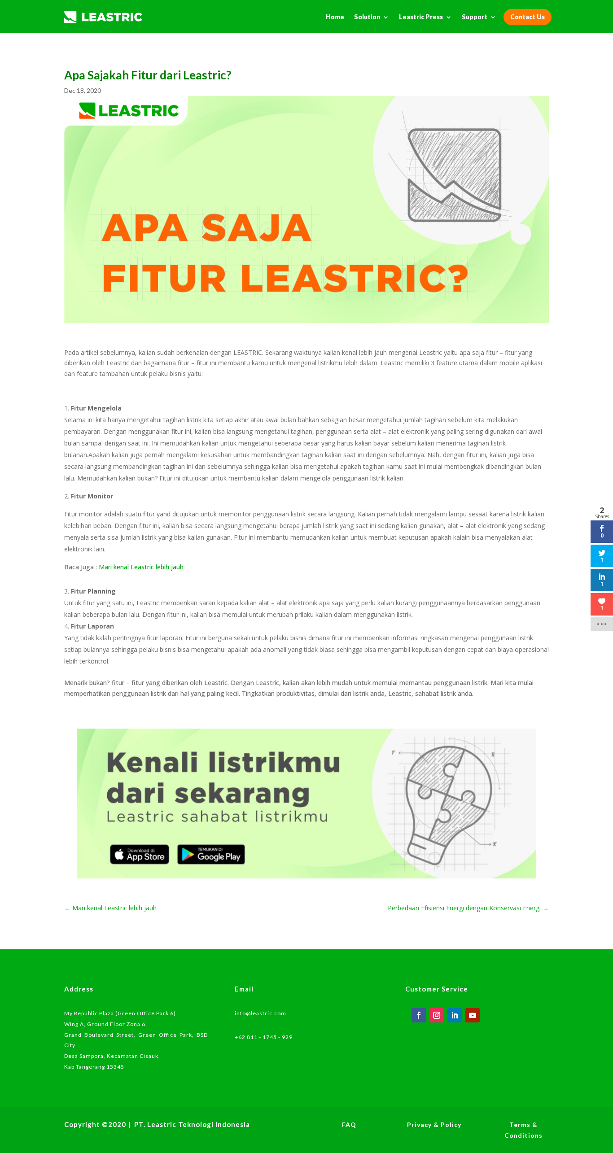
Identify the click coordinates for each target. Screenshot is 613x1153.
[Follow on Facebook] (419, 1015)
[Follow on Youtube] (472, 1015)
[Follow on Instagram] (436, 1015)
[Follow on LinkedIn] (454, 1015)
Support (474, 17)
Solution (367, 17)
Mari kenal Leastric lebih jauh (141, 567)
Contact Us (527, 17)
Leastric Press (421, 17)
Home (335, 17)
